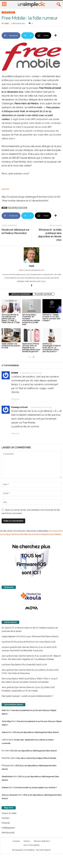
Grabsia (5, 787)
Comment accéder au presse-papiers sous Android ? (35, 787)
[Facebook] (31, 286)
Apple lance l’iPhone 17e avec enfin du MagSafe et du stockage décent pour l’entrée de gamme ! (31, 348)
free (11, 208)
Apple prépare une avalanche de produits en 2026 (11, 346)
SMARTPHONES (8, 12)
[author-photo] (31, 255)
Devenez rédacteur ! (42, 841)
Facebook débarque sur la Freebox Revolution (15, 231)
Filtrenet (6, 823)
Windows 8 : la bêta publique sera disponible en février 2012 (49, 234)
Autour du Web (9, 813)
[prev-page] (29, 357)
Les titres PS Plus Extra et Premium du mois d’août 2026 (28, 642)
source (5, 189)
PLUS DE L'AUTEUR (43, 294)
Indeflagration (8, 828)
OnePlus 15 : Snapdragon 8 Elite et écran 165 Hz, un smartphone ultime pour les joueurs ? (51, 348)
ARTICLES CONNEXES (20, 294)
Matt (7, 23)
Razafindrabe (7, 777)
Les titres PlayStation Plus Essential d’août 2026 (24, 664)
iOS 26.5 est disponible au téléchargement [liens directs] (35, 732)
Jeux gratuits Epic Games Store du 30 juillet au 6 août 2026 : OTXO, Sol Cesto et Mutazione (30, 671)
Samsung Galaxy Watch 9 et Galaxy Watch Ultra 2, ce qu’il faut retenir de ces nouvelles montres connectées (30, 680)
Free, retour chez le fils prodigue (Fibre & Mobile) (36, 758)
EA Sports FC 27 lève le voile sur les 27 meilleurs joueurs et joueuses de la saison (30, 629)
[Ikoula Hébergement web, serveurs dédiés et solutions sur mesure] (31, 596)
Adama (4, 732)
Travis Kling (6, 721)
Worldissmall (8, 832)
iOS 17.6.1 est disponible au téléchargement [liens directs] (33, 751)
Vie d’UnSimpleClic (31, 845)
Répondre (15, 399)
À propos (16, 841)
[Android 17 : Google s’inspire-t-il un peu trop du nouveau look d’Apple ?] (51, 306)
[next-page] (33, 357)
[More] (55, 35)
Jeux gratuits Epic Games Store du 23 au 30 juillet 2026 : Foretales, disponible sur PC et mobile (29, 689)
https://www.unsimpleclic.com (31, 270)
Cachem (6, 818)
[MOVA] (31, 608)
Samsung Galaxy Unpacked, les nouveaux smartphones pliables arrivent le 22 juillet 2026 (31, 319)
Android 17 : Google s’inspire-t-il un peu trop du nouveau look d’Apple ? (51, 318)
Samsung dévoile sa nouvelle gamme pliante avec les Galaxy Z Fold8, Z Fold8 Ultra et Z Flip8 (11, 319)
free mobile (21, 208)
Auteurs (27, 841)
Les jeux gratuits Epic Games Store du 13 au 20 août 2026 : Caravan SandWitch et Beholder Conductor (30, 649)
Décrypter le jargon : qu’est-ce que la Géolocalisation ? (27, 696)
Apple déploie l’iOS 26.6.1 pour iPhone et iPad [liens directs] (30, 636)
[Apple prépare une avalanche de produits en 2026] (11, 335)
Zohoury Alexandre (9, 795)
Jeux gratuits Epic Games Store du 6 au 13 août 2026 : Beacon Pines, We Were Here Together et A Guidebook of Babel (31, 657)
